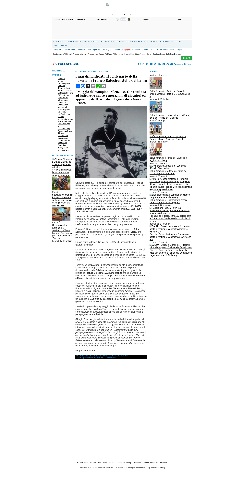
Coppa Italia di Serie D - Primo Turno (70, 19)
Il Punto (61, 133)
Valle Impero (118, 54)
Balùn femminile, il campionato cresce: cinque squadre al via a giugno (169, 201)
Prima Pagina (59, 42)
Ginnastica (81, 50)
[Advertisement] (171, 277)
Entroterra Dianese (173, 54)
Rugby (108, 50)
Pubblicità (138, 462)
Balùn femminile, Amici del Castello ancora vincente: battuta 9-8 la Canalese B (170, 94)
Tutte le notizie (60, 46)
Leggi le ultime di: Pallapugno (164, 255)
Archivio (180, 64)
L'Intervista (62, 100)
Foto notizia (63, 105)
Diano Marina (140, 54)
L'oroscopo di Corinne (64, 84)
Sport (94, 42)
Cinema (61, 78)
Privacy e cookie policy (141, 468)
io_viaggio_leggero (66, 119)
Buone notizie (64, 140)
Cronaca (70, 42)
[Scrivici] (171, 64)
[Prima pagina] (54, 64)
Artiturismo (62, 143)
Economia (132, 42)
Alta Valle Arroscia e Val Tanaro (92, 54)
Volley (61, 50)
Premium (163, 462)
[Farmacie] (163, 64)
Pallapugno (125, 50)
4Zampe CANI (64, 88)
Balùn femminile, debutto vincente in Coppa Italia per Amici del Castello (168, 137)
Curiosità (62, 102)
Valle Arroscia (74, 54)
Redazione (102, 462)
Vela (152, 50)
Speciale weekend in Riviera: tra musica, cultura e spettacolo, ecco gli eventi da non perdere (62, 200)
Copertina (62, 145)
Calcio (55, 50)
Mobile (188, 64)
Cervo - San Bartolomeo (156, 54)
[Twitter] (147, 64)
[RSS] (155, 64)
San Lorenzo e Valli (60, 54)
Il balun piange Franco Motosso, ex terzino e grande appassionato (171, 188)
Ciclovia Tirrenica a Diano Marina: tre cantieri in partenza (61, 172)
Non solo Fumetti (65, 121)
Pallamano (116, 50)
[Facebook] (139, 64)
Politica (79, 42)
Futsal (165, 50)
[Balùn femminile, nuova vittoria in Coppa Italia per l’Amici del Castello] (156, 112)
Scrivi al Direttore (151, 462)
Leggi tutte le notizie (62, 241)
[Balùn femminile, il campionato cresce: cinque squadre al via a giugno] (171, 197)
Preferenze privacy (158, 468)
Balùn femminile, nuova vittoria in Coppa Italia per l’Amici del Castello (170, 116)
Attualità (102, 42)
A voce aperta (64, 109)
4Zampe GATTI (65, 90)
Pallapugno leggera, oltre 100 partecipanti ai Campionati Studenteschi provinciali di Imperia (170, 218)
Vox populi (62, 112)
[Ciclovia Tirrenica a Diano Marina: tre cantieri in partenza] (62, 164)
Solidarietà (121, 42)
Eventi (87, 42)
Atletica (89, 50)
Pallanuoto (135, 50)
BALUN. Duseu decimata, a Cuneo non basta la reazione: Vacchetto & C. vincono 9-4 (170, 237)
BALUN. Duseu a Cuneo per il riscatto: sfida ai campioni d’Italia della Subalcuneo (171, 251)
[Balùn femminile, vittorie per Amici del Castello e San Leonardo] (171, 168)
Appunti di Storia (65, 131)
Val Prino (108, 54)
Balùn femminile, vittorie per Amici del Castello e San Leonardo (168, 172)
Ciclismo (159, 50)
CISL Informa (63, 95)
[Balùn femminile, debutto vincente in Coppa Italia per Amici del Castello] (156, 134)
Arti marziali (145, 50)
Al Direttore (152, 42)
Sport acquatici (99, 50)
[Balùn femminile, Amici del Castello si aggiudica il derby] (156, 155)
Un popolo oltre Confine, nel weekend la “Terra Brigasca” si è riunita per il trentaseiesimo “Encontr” (62, 232)
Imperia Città (129, 54)
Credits (129, 468)
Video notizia (63, 107)
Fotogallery (63, 147)
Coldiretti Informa (65, 93)
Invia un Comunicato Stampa (120, 462)
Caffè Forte (63, 97)
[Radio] (167, 64)
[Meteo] (159, 64)
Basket (67, 50)
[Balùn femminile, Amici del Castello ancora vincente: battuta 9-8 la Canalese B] (156, 88)
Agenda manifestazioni (170, 42)
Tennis (73, 50)
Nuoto (171, 50)
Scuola (141, 42)
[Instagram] (143, 64)
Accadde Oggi (64, 128)
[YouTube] (151, 64)
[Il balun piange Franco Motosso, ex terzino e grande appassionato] (171, 184)
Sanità (111, 42)
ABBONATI (186, 58)
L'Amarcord (63, 138)
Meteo (60, 81)
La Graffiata (63, 135)
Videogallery (63, 150)
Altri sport (178, 50)
